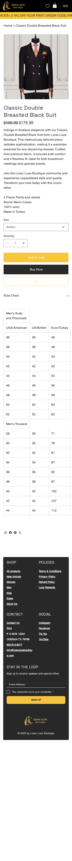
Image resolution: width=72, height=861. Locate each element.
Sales (10, 598)
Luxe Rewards (47, 587)
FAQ (9, 628)
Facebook (44, 628)
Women (11, 581)
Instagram (44, 622)
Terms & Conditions (50, 571)
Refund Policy (47, 581)
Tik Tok (43, 633)
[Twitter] (20, 533)
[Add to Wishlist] (36, 281)
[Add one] (24, 243)
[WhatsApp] (6, 533)
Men (9, 587)
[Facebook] (10, 533)
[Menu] (65, 6)
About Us (12, 603)
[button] (55, 5)
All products (13, 571)
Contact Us (13, 622)
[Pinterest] (15, 533)
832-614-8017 (14, 644)
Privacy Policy (47, 576)
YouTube (43, 639)
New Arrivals (14, 576)
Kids (9, 593)
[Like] (48, 6)
